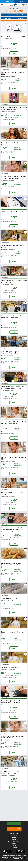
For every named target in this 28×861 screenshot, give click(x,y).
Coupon (7, 1)
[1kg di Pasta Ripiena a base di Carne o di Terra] (14, 235)
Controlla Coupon (14, 824)
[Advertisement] (14, 807)
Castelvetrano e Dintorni (20, 14)
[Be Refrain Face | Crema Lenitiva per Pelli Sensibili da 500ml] (14, 726)
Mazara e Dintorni (20, 18)
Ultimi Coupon (14, 835)
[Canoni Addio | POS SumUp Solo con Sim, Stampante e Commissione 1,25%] (14, 691)
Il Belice (14, 4)
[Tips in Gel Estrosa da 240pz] (14, 588)
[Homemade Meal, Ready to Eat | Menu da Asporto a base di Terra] (14, 306)
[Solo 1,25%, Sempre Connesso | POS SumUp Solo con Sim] (14, 27)
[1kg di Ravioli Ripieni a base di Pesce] (14, 657)
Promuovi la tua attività (14, 841)
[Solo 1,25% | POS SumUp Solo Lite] (14, 202)
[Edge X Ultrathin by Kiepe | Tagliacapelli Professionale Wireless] (14, 98)
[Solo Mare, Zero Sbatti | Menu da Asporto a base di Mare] (14, 761)
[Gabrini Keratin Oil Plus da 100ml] (14, 133)
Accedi (25, 4)
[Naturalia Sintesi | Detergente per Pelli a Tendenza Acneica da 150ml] (14, 166)
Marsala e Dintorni (7, 18)
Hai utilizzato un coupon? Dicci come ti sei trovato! (14, 829)
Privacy (14, 845)
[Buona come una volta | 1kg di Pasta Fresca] (14, 622)
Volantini (14, 837)
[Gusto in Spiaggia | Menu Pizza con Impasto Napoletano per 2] (14, 553)
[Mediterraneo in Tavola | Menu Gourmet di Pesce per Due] (14, 341)
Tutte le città (7, 14)
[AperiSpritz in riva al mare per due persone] (14, 483)
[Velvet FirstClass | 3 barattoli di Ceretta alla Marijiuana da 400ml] (14, 412)
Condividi (25, 23)
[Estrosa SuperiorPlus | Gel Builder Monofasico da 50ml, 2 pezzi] (14, 518)
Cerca (23, 4)
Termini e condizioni (14, 847)
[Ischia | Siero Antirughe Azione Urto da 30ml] (14, 447)
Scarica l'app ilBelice (7, 851)
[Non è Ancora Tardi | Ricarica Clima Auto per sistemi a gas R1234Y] (14, 377)
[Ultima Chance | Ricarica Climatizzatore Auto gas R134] (14, 271)
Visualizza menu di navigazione (2, 4)
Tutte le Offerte (14, 833)
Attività (14, 839)
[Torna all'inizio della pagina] (25, 858)
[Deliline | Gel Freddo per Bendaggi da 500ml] (14, 62)
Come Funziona (14, 843)
